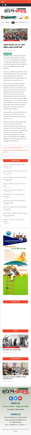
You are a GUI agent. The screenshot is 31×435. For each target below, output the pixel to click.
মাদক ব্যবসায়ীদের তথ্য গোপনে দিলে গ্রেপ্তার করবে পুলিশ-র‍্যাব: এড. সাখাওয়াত (15, 172)
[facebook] (2, 4)
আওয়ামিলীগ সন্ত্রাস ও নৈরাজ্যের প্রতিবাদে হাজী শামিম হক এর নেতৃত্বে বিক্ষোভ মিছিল (15, 151)
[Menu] (2, 1)
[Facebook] (11, 398)
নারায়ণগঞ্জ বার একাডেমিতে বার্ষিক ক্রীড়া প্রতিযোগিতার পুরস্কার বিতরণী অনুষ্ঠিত (14, 202)
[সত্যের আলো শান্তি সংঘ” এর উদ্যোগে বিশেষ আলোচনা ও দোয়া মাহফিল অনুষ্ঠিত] (8, 22)
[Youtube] (20, 398)
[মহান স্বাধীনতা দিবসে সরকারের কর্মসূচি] (15, 341)
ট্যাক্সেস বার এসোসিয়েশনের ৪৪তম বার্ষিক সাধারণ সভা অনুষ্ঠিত (14, 185)
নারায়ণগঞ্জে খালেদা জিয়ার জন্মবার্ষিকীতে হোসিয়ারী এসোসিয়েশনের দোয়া (13, 166)
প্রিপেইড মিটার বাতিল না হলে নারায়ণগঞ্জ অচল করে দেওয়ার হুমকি (13, 195)
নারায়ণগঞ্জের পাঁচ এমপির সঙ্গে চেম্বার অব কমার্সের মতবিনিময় (13, 221)
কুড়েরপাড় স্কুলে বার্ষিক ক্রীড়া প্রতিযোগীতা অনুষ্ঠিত (13, 147)
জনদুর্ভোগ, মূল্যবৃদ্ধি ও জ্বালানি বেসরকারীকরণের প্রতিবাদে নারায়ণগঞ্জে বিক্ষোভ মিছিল (15, 214)
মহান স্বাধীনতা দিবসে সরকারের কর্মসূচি (12, 350)
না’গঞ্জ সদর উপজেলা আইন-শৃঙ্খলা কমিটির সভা (13, 190)
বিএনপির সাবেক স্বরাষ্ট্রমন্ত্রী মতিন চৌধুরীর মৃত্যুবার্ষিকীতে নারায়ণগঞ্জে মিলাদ (15, 208)
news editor (5, 352)
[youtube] (5, 4)
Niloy (4, 50)
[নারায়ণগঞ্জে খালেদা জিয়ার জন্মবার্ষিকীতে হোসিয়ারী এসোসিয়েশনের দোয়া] (15, 369)
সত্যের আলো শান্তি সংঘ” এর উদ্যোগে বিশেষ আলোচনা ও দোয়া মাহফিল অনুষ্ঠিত (15, 178)
